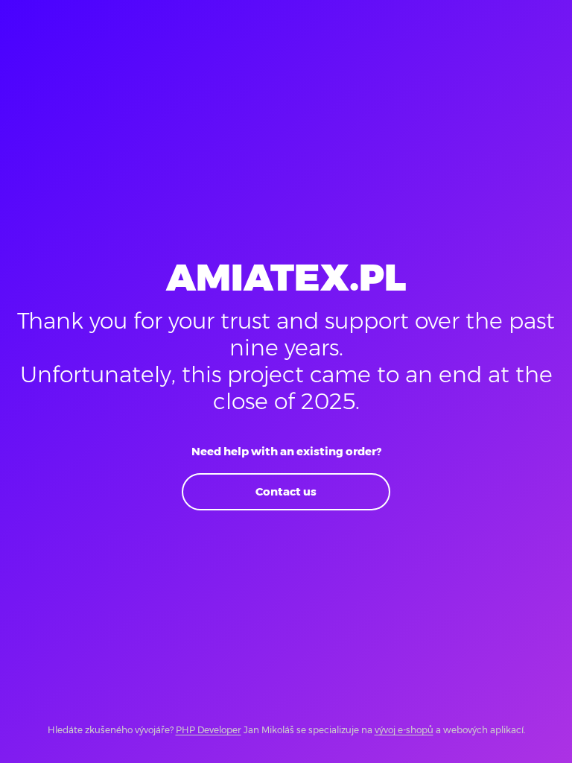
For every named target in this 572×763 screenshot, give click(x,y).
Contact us (286, 491)
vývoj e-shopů (404, 729)
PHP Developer (208, 729)
